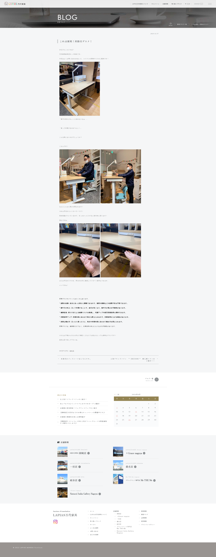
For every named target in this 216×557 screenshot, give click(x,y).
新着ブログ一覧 (182, 24)
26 (130, 420)
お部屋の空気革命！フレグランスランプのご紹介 (78, 408)
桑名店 (129, 466)
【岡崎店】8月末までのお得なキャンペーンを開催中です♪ (82, 412)
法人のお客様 (94, 534)
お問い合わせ (94, 531)
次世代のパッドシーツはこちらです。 (76, 359)
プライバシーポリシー (148, 524)
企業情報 (144, 518)
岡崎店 (78, 453)
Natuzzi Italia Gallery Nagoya (125, 532)
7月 (118, 394)
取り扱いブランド (95, 521)
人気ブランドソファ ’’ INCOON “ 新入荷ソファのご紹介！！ (133, 360)
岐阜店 (72, 351)
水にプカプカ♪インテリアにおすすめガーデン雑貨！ (80, 404)
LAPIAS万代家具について (98, 514)
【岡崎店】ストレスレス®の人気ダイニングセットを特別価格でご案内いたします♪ (83, 422)
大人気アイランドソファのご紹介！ (73, 399)
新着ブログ (144, 514)
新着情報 (144, 511)
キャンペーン (94, 518)
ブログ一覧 (149, 378)
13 (136, 412)
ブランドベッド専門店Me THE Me (124, 527)
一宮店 (73, 466)
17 (117, 416)
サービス (93, 524)
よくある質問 (94, 528)
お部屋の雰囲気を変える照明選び (72, 417)
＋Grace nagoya (134, 453)
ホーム (92, 511)
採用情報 (144, 521)
